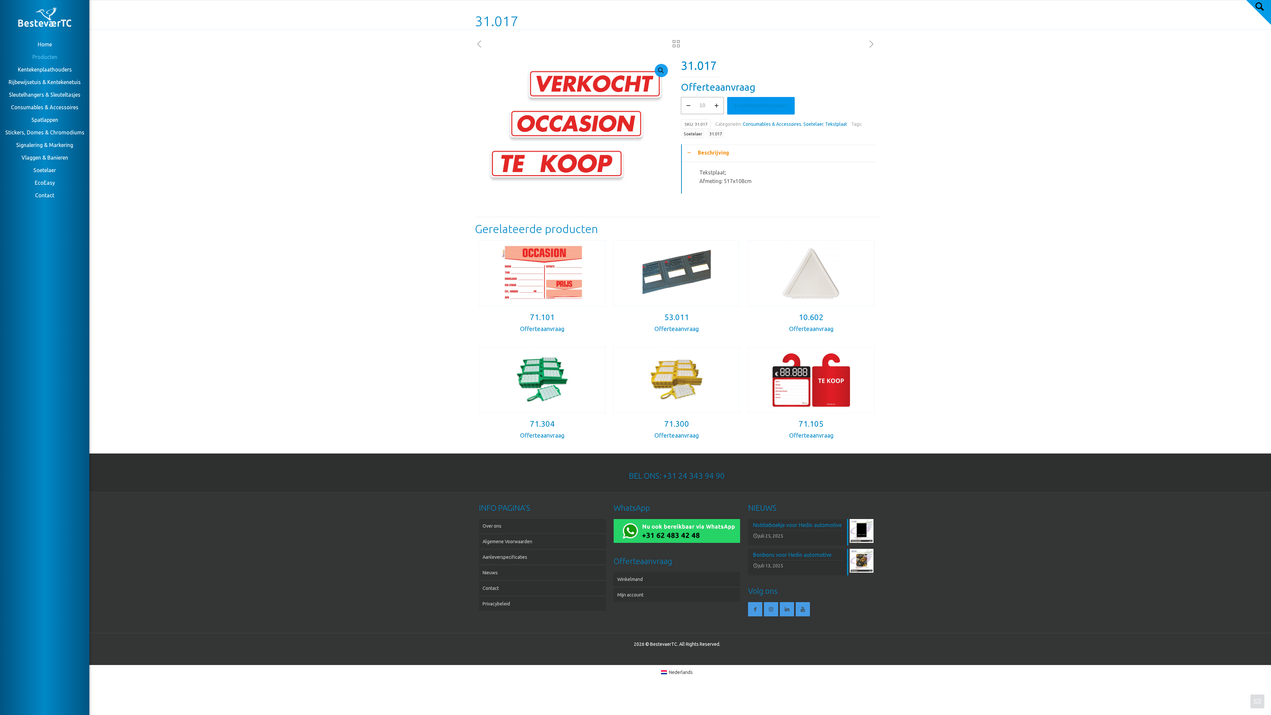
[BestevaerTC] (44, 18)
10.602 (811, 317)
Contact (491, 588)
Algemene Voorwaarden (507, 541)
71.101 (542, 317)
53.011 (676, 317)
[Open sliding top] (1258, 12)
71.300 (676, 423)
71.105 (811, 423)
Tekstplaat (836, 124)
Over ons (492, 526)
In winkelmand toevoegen (760, 105)
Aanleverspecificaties (505, 557)
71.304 (542, 423)
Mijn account (630, 594)
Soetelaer (813, 124)
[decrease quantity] (688, 106)
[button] (661, 70)
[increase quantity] (716, 106)
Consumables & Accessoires (772, 124)
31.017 (715, 133)
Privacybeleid (496, 603)
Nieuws (490, 572)
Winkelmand (630, 579)
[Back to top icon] (1239, 701)
